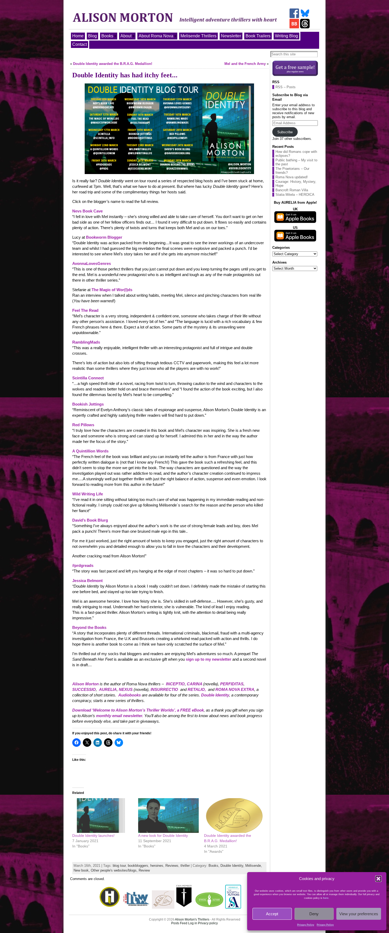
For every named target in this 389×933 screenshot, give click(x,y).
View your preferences (358, 914)
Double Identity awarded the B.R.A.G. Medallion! (112, 64)
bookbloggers (138, 866)
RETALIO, (197, 689)
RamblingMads (86, 342)
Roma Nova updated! (291, 177)
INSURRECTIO (164, 689)
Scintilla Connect (88, 378)
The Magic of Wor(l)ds (112, 289)
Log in (192, 923)
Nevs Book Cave (87, 211)
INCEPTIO (175, 684)
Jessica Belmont (87, 580)
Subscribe (285, 132)
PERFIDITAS (231, 684)
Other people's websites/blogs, (115, 870)
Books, (214, 866)
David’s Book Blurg (90, 520)
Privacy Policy (305, 924)
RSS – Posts (285, 87)
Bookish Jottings (88, 404)
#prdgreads (82, 565)
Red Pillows (83, 425)
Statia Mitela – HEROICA (294, 195)
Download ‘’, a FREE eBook (138, 710)
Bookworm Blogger (104, 237)
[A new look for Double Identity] (168, 815)
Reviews (171, 866)
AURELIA (108, 689)
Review (144, 870)
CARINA (195, 684)
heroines (156, 866)
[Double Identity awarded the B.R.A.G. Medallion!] (234, 815)
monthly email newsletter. (119, 715)
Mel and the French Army (245, 64)
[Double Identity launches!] (102, 815)
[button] (378, 878)
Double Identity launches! (93, 835)
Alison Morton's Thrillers (192, 919)
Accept (272, 914)
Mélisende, (253, 866)
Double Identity (215, 695)
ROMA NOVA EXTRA (234, 689)
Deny (314, 914)
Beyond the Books (89, 627)
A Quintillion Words (90, 451)
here (325, 898)
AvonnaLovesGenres (91, 263)
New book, (82, 870)
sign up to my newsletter (208, 659)
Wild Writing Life (87, 494)
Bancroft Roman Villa (291, 190)
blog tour (119, 866)
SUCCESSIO (84, 689)
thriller (185, 866)
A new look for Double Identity (163, 835)
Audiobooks (129, 695)
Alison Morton (85, 684)
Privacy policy (208, 923)
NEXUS (126, 689)
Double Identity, (232, 866)
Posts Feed (179, 923)
